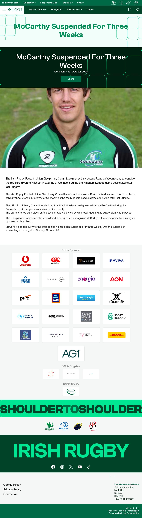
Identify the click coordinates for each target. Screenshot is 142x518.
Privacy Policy (12, 489)
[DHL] (116, 335)
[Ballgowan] (25, 335)
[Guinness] (86, 261)
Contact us (10, 494)
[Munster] (128, 3)
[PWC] (25, 298)
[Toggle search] (138, 10)
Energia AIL (57, 9)
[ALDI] (56, 298)
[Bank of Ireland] (25, 279)
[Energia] (86, 279)
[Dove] (86, 316)
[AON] (116, 279)
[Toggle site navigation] (4, 10)
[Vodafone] (25, 261)
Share (71, 79)
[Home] (15, 9)
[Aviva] (116, 261)
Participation (73, 9)
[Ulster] (136, 3)
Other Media (133, 513)
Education (29, 3)
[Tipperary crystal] (71, 374)
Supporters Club (48, 3)
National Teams (37, 9)
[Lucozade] (86, 298)
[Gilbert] (116, 298)
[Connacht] (113, 3)
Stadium (67, 3)
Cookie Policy (12, 484)
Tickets (89, 9)
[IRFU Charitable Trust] (71, 391)
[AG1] (71, 353)
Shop (80, 3)
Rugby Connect (10, 3)
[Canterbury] (56, 261)
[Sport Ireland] (116, 316)
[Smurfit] (25, 316)
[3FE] (51, 374)
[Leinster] (121, 3)
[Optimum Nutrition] (56, 316)
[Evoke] (86, 335)
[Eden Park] (56, 335)
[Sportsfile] (91, 374)
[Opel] (56, 279)
